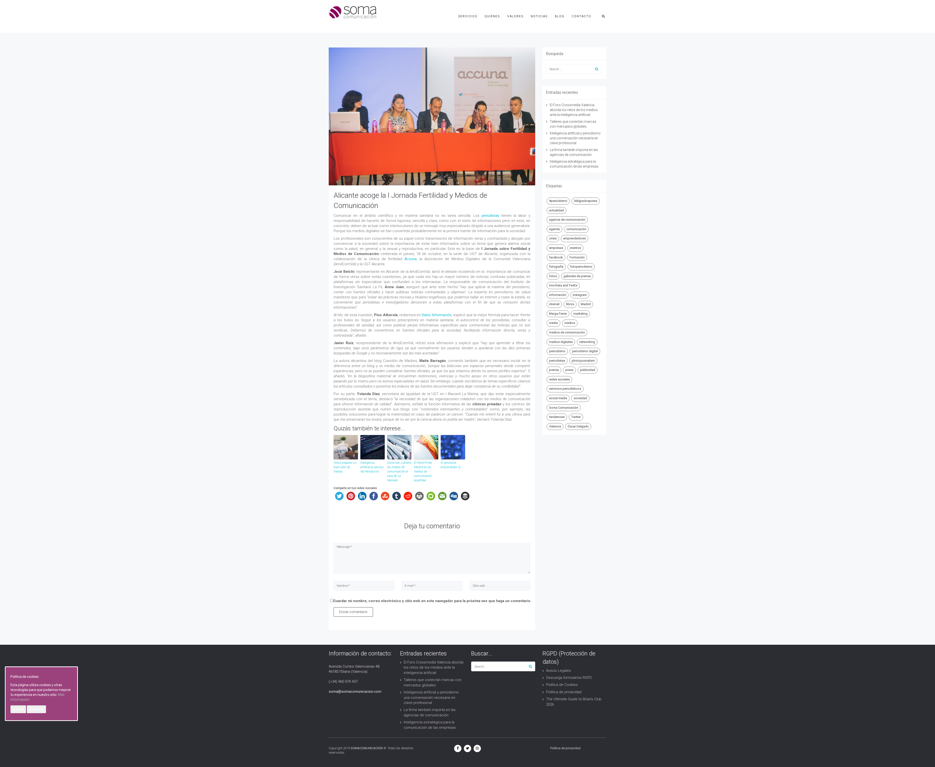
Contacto (581, 16)
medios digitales (561, 342)
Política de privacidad (563, 692)
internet (554, 304)
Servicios (467, 16)
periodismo (557, 351)
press (569, 370)
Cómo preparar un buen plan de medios (345, 467)
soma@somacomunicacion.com (355, 691)
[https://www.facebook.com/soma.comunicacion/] (457, 748)
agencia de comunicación (567, 219)
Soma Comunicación (563, 407)
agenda (554, 229)
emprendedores (574, 238)
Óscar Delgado (578, 426)
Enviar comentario (353, 612)
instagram (580, 295)
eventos (575, 248)
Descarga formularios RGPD (569, 677)
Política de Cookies (562, 684)
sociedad (580, 398)
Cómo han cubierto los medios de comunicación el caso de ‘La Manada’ (399, 471)
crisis (553, 238)
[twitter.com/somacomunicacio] (467, 748)
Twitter (576, 417)
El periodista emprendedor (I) (451, 465)
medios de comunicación (567, 332)
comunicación (576, 229)
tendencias (557, 417)
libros (570, 304)
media (553, 323)
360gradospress (585, 201)
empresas (556, 248)
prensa (554, 370)
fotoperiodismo (581, 266)
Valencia (555, 426)
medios (569, 323)
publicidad (587, 370)
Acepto (18, 709)
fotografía (556, 266)
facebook (556, 257)
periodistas (490, 215)
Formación (577, 257)
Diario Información (436, 315)
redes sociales (559, 379)
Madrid (586, 304)
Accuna (409, 259)
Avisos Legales (558, 670)
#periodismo (558, 201)
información (557, 295)
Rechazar (36, 709)
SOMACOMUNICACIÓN (367, 748)
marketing (580, 313)
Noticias (539, 16)
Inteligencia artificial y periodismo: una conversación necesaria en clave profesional (575, 138)
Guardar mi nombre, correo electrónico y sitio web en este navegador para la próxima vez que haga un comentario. (432, 601)
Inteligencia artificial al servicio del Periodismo (371, 467)
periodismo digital (585, 351)
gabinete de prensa (577, 276)
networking (587, 342)
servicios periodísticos (565, 388)
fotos (553, 276)
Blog (559, 16)
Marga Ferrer (558, 313)
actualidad (556, 210)
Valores (515, 16)
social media (558, 398)
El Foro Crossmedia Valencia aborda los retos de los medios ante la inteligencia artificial (574, 110)
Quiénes (492, 16)
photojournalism (583, 360)
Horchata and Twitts (563, 285)
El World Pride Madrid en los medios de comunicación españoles (423, 471)
